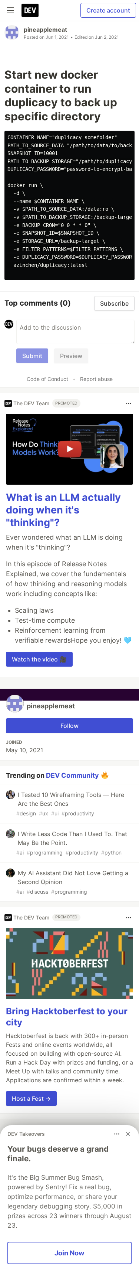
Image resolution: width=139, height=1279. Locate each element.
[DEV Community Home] (30, 10)
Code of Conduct (47, 379)
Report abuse (96, 379)
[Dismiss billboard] (128, 1134)
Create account (108, 10)
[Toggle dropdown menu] (129, 403)
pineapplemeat (45, 29)
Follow (69, 725)
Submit (32, 356)
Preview (71, 356)
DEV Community (72, 775)
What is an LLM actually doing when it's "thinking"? (63, 510)
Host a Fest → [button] (31, 1098)
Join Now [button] (69, 1253)
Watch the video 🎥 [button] (39, 659)
